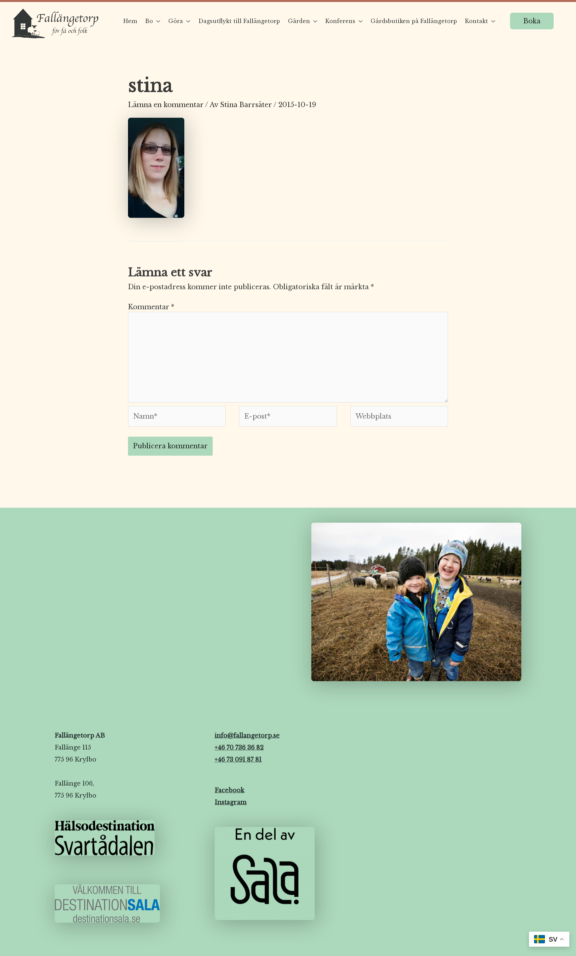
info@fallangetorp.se (247, 735)
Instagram (231, 802)
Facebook (229, 790)
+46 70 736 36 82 (239, 747)
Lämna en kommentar (165, 105)
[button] (532, 21)
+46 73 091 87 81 (238, 759)
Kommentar (151, 307)
